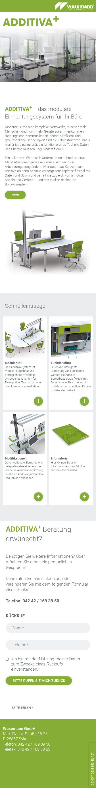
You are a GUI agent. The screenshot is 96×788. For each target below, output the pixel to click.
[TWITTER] (18, 762)
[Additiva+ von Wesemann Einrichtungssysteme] (31, 21)
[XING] (40, 762)
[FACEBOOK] (7, 762)
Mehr (15, 194)
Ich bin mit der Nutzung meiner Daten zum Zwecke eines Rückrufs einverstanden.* (45, 664)
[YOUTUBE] (29, 762)
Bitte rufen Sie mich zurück (39, 681)
